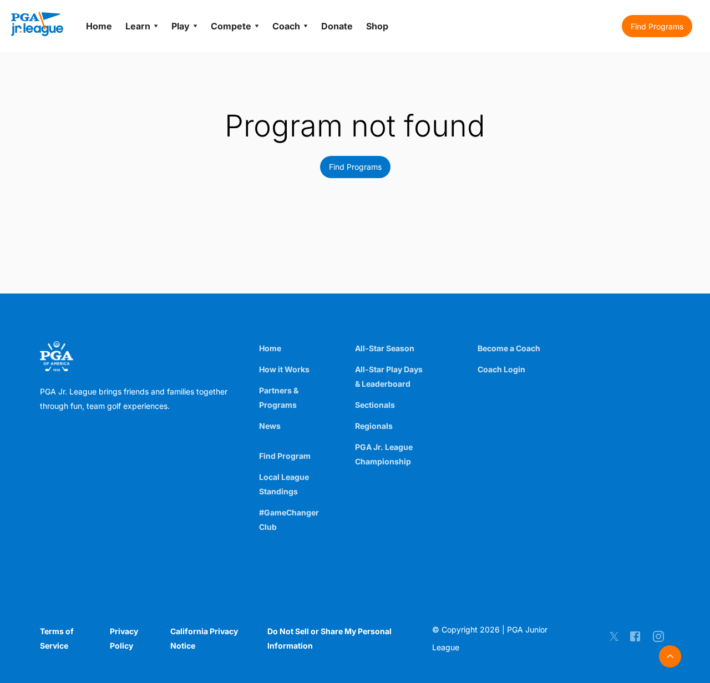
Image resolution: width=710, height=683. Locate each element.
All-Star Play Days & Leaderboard (389, 376)
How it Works (284, 369)
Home (270, 348)
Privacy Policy (124, 638)
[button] (657, 26)
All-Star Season (384, 348)
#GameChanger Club (289, 520)
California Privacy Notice (204, 638)
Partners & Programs (278, 397)
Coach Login (501, 369)
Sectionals (375, 404)
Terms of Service (57, 638)
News (270, 426)
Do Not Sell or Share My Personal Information (329, 638)
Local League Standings (284, 484)
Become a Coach (509, 348)
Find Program (285, 456)
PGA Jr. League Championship (384, 454)
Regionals (374, 426)
